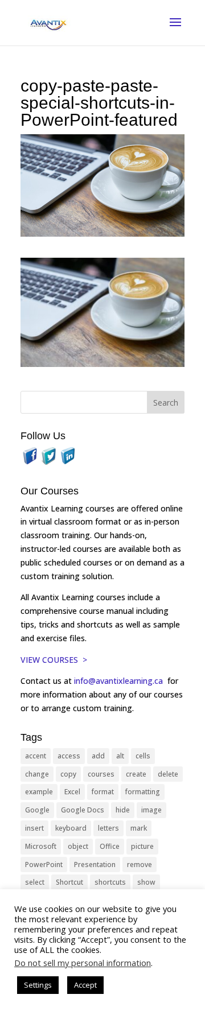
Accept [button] (85, 985)
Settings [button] (38, 985)
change (37, 774)
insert (34, 828)
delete (168, 774)
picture (142, 846)
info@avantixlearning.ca (119, 680)
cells (143, 756)
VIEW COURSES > (53, 659)
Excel (72, 792)
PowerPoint (44, 864)
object (78, 846)
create (136, 774)
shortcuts (110, 882)
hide (123, 810)
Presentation (95, 864)
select (34, 882)
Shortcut (69, 882)
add (98, 756)
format (103, 792)
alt (120, 756)
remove (139, 864)
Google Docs (82, 810)
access (69, 756)
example (39, 792)
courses (101, 774)
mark (138, 828)
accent (35, 756)
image (151, 810)
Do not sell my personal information (82, 962)
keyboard (71, 828)
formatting (142, 792)
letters (108, 828)
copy (68, 774)
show (146, 882)
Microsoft (40, 846)
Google (37, 810)
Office (110, 846)
